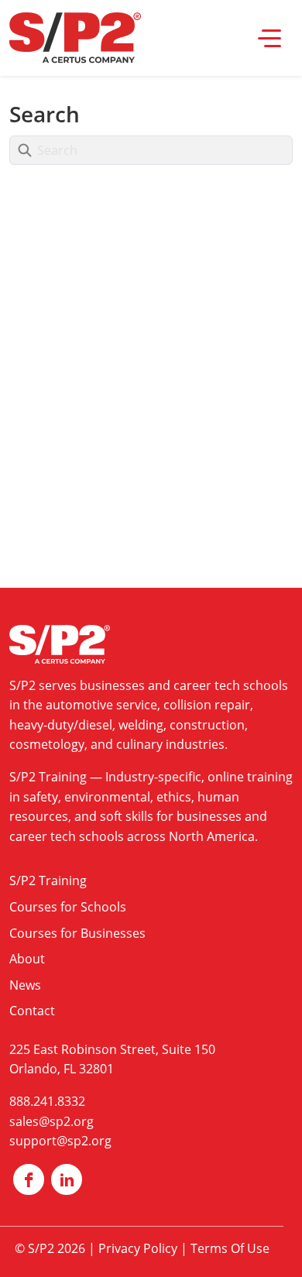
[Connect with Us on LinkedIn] (66, 1179)
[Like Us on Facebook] (28, 1179)
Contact (32, 1010)
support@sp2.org (60, 1140)
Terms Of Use (229, 1248)
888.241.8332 (47, 1101)
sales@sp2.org (51, 1121)
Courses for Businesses (77, 933)
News (25, 985)
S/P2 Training (48, 776)
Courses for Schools (67, 906)
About (27, 958)
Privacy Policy (137, 1248)
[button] (269, 38)
